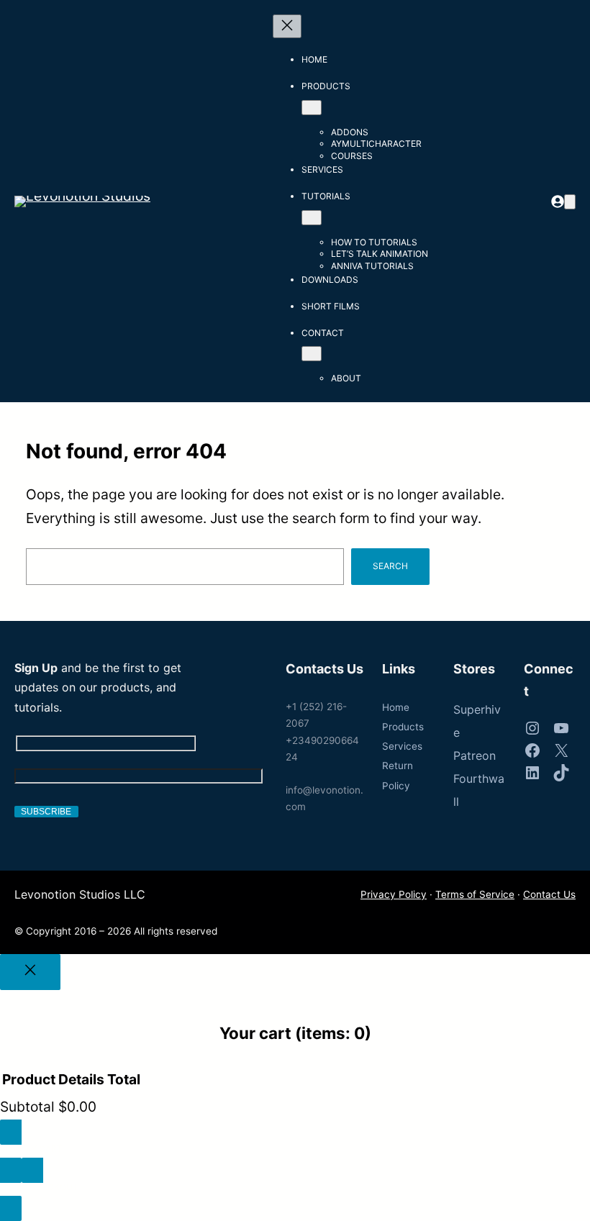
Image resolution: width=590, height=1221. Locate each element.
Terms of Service (474, 894)
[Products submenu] (311, 107)
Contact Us (549, 894)
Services (402, 746)
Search (390, 565)
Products (403, 726)
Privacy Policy (393, 894)
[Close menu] (287, 26)
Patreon (474, 755)
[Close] (30, 972)
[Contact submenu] (311, 353)
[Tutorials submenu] (311, 217)
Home (395, 707)
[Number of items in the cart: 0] (570, 201)
